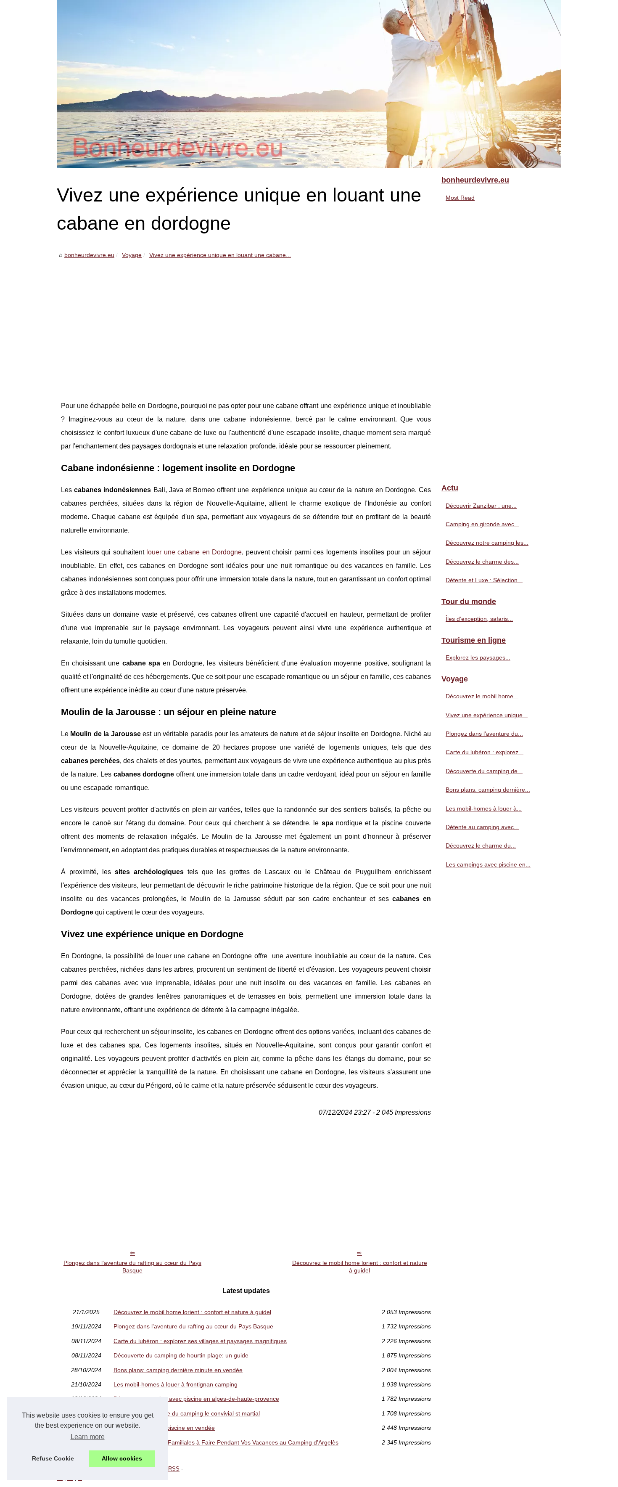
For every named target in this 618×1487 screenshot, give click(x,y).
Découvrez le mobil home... (482, 696)
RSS (174, 1469)
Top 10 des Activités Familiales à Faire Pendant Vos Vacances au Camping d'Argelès (226, 1442)
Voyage (132, 255)
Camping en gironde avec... (482, 524)
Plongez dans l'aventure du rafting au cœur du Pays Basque (132, 1266)
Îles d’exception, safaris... (479, 618)
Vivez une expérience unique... (487, 715)
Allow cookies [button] (122, 1458)
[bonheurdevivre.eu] (309, 84)
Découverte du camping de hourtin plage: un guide (181, 1355)
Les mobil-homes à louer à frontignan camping (176, 1384)
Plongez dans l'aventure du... (484, 733)
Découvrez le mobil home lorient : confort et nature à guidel (359, 1266)
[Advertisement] (246, 323)
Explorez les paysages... (478, 657)
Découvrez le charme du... (481, 845)
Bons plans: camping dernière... (488, 789)
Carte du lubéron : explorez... (484, 752)
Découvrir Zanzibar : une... (481, 505)
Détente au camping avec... (482, 827)
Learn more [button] (88, 1436)
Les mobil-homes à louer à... (484, 808)
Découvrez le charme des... (482, 561)
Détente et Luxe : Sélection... (484, 580)
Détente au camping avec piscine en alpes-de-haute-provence (196, 1399)
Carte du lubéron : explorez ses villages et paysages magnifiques (200, 1341)
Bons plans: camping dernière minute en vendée (178, 1370)
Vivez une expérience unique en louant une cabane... (220, 255)
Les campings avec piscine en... (488, 864)
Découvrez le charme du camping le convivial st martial (187, 1413)
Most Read (460, 197)
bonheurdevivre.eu (89, 255)
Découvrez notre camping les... (487, 542)
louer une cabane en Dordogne (194, 552)
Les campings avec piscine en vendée (164, 1428)
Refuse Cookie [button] (53, 1458)
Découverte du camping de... (484, 771)
